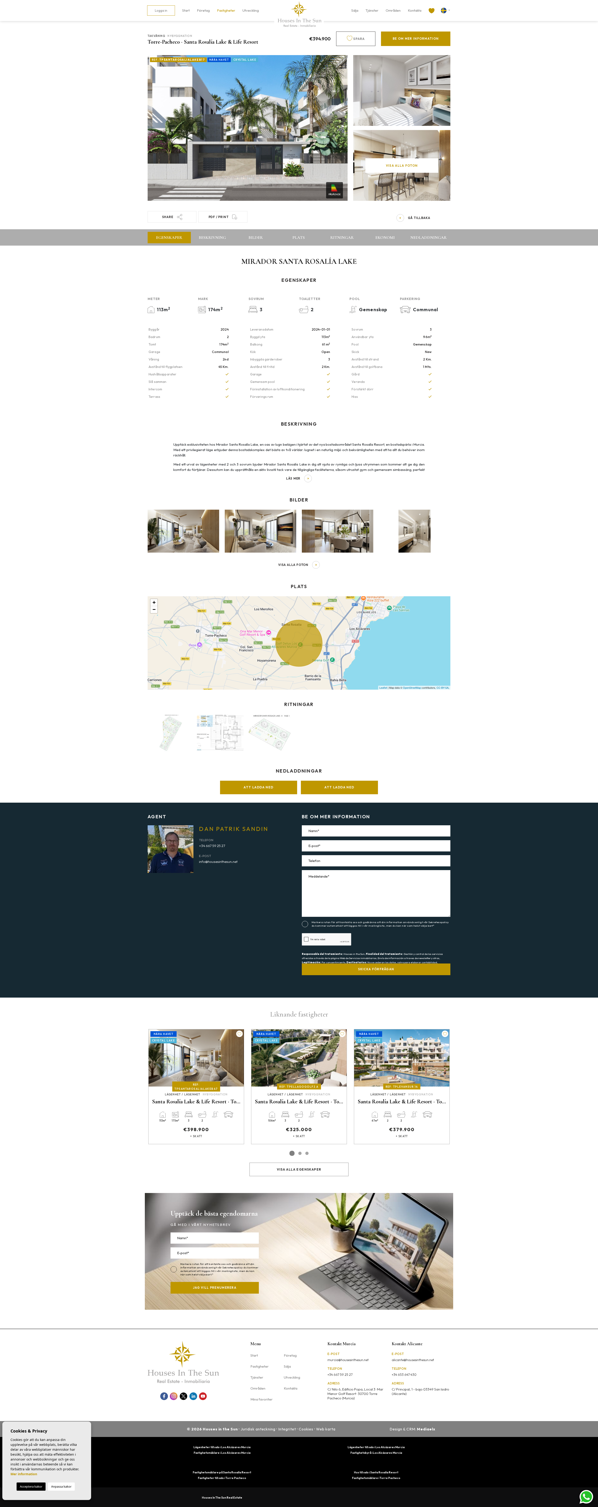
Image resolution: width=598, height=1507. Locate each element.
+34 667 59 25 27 (212, 845)
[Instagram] (174, 1396)
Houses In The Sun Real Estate (222, 1497)
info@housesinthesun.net (218, 861)
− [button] (154, 609)
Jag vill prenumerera (214, 1287)
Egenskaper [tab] (169, 237)
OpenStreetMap (412, 687)
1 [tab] (292, 1153)
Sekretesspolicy (438, 922)
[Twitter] (183, 1396)
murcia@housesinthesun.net (348, 1360)
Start (186, 10)
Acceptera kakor (31, 1486)
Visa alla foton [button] (293, 565)
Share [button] (167, 217)
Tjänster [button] (372, 10)
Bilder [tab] (256, 237)
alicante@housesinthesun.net (413, 1360)
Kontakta (414, 10)
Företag (203, 10)
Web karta (325, 1429)
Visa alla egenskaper (299, 1169)
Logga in (161, 10)
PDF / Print (219, 217)
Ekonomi (385, 237)
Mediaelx (426, 1429)
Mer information (24, 1474)
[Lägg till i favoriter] (239, 1034)
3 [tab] (307, 1153)
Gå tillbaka (419, 218)
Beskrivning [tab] (212, 237)
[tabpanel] (196, 1086)
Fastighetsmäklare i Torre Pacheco (376, 1478)
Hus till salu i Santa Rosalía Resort (376, 1472)
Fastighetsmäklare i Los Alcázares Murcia (222, 1452)
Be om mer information (416, 38)
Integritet (287, 1429)
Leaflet (383, 687)
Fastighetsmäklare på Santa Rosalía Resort (222, 1472)
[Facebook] (164, 1396)
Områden (393, 10)
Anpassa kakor (61, 1486)
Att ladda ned (258, 787)
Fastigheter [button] (226, 10)
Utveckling (250, 10)
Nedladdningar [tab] (428, 237)
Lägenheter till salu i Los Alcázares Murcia (221, 1447)
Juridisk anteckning (258, 1429)
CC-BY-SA (442, 687)
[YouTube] (203, 1396)
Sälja (354, 10)
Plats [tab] (298, 237)
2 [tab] (300, 1153)
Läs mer (293, 478)
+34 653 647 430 (404, 1375)
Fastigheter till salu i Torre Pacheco (222, 1478)
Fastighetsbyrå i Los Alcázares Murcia (376, 1452)
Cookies (306, 1429)
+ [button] (154, 602)
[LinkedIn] (193, 1396)
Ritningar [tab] (342, 237)
